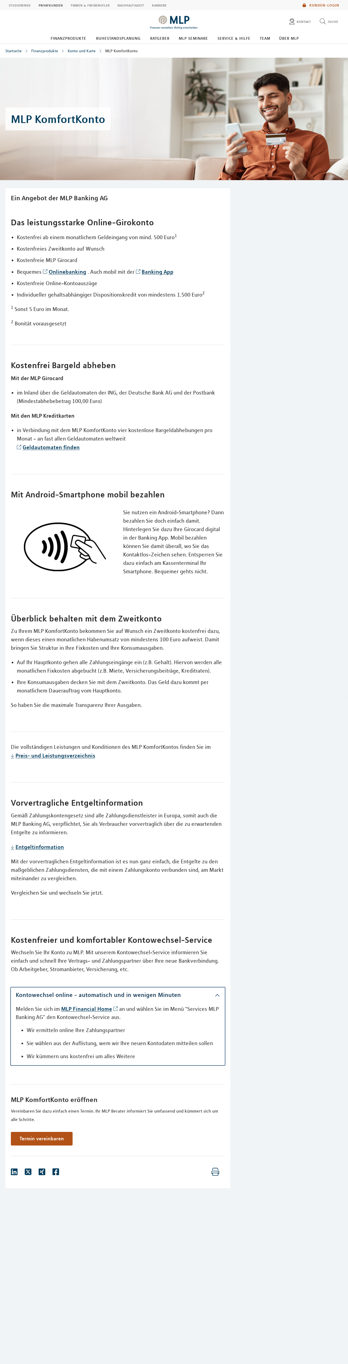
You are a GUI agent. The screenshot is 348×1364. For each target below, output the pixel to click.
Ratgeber (159, 38)
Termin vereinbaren (42, 1138)
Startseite (13, 50)
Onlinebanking (67, 271)
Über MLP (289, 38)
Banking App (157, 271)
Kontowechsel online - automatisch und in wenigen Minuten (98, 994)
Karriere (159, 5)
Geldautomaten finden (51, 447)
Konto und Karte (82, 50)
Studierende (20, 5)
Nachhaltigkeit (130, 5)
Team (265, 38)
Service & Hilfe (233, 38)
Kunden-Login (323, 5)
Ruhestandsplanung (118, 38)
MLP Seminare (193, 38)
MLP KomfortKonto (121, 50)
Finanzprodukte (68, 38)
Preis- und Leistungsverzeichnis (55, 755)
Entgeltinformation (39, 846)
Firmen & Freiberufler (90, 5)
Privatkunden (51, 5)
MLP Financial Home (86, 1008)
